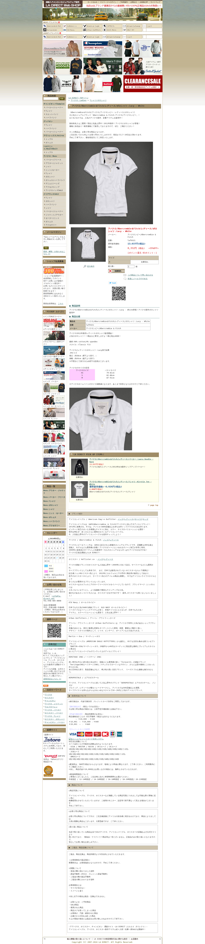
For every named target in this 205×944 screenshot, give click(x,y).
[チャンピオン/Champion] (102, 57)
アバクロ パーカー (53, 710)
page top (154, 505)
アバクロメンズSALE (54, 190)
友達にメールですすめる (138, 279)
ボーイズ (138, 519)
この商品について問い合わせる (140, 275)
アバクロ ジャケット (54, 704)
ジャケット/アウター (54, 215)
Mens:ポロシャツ (50, 505)
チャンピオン (50, 701)
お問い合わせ (133, 2)
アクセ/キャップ (52, 187)
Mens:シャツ (48, 509)
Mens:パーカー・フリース (54, 497)
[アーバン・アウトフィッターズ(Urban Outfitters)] (92, 30)
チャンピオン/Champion (54, 104)
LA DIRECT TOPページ (78, 98)
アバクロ (48, 695)
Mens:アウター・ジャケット (54, 491)
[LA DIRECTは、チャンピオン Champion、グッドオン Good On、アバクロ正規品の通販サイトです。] (63, 4)
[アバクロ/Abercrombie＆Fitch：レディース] (52, 37)
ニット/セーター (52, 170)
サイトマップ (155, 2)
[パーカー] (62, 75)
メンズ (120, 519)
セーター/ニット (52, 218)
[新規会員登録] (53, 274)
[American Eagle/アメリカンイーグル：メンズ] (92, 26)
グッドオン (48, 121)
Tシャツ (49, 111)
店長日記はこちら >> (52, 679)
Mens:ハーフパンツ (51, 521)
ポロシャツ (50, 177)
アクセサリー (51, 225)
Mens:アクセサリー (51, 525)
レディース (128, 519)
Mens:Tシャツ (49, 501)
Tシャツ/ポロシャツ (98, 100)
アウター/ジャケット (54, 163)
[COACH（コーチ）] (152, 26)
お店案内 (134, 939)
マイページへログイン (108, 2)
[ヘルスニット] (102, 92)
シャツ (48, 166)
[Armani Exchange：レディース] (112, 37)
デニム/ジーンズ (52, 183)
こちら (60, 303)
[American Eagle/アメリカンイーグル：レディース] (92, 37)
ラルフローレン (51, 707)
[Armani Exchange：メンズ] (132, 26)
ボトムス (49, 143)
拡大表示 (90, 266)
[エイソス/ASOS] (112, 30)
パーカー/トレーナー (54, 107)
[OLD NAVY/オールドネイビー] (72, 30)
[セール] (142, 92)
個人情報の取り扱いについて (79, 939)
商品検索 (52, 96)
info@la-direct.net (52, 597)
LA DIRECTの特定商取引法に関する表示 (110, 939)
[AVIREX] (62, 92)
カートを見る (91, 2)
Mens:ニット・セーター (53, 513)
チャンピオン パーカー (55, 722)
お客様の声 (143, 2)
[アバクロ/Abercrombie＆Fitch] (62, 57)
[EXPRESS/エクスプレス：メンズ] (112, 26)
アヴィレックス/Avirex (54, 135)
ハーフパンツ (51, 118)
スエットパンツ (52, 114)
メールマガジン (54, 232)
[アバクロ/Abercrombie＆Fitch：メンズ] (52, 26)
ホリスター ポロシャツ (55, 719)
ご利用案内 (123, 2)
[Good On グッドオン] (142, 57)
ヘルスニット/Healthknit (51, 147)
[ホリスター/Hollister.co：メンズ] (72, 26)
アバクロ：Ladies (78, 100)
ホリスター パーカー (54, 713)
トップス (49, 139)
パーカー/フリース (53, 160)
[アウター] (142, 75)
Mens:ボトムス (49, 517)
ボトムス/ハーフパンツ (55, 180)
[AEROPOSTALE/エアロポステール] (52, 30)
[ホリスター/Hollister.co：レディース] (72, 37)
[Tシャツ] (102, 75)
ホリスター (49, 698)
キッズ (145, 519)
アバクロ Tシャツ (52, 716)
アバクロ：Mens (50, 156)
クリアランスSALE (51, 194)
